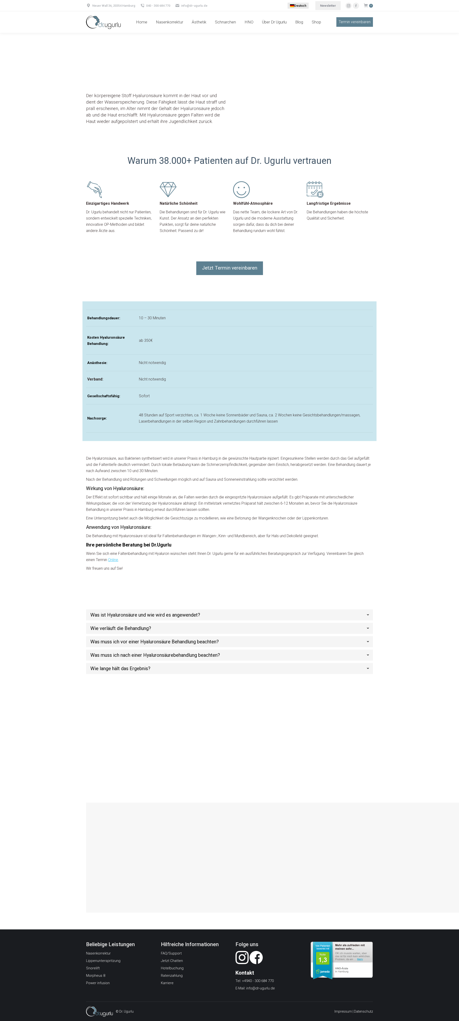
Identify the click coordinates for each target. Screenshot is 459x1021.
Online (113, 559)
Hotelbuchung (172, 968)
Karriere (167, 983)
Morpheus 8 (95, 975)
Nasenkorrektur (98, 953)
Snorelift (93, 968)
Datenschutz (363, 1011)
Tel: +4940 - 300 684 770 (254, 981)
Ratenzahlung (172, 975)
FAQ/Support (171, 953)
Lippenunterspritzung (103, 961)
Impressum (343, 1011)
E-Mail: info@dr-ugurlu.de (255, 988)
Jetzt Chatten (172, 961)
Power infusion (98, 983)
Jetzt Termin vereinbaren (213, 749)
